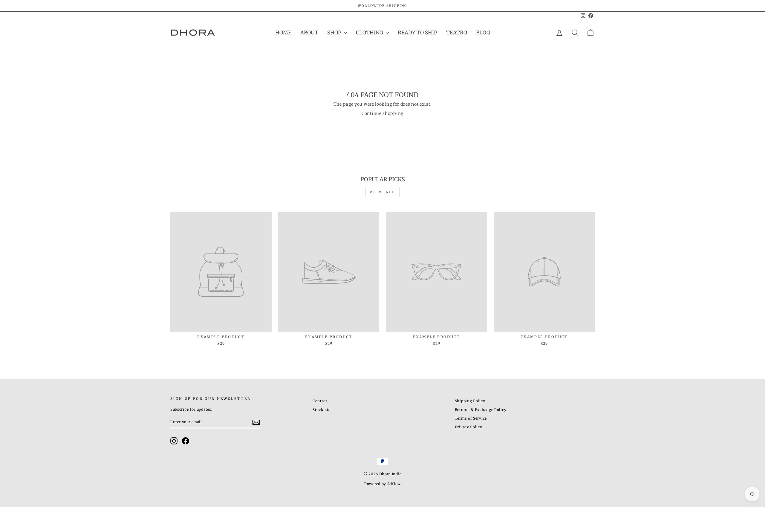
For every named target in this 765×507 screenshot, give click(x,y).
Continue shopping (382, 113)
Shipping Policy (470, 401)
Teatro (456, 32)
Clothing (370, 32)
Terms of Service (471, 418)
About (309, 32)
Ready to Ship (417, 32)
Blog (483, 32)
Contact (320, 401)
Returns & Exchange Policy (481, 409)
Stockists (322, 409)
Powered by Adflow (382, 484)
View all (382, 192)
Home (283, 32)
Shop (334, 32)
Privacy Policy (468, 427)
